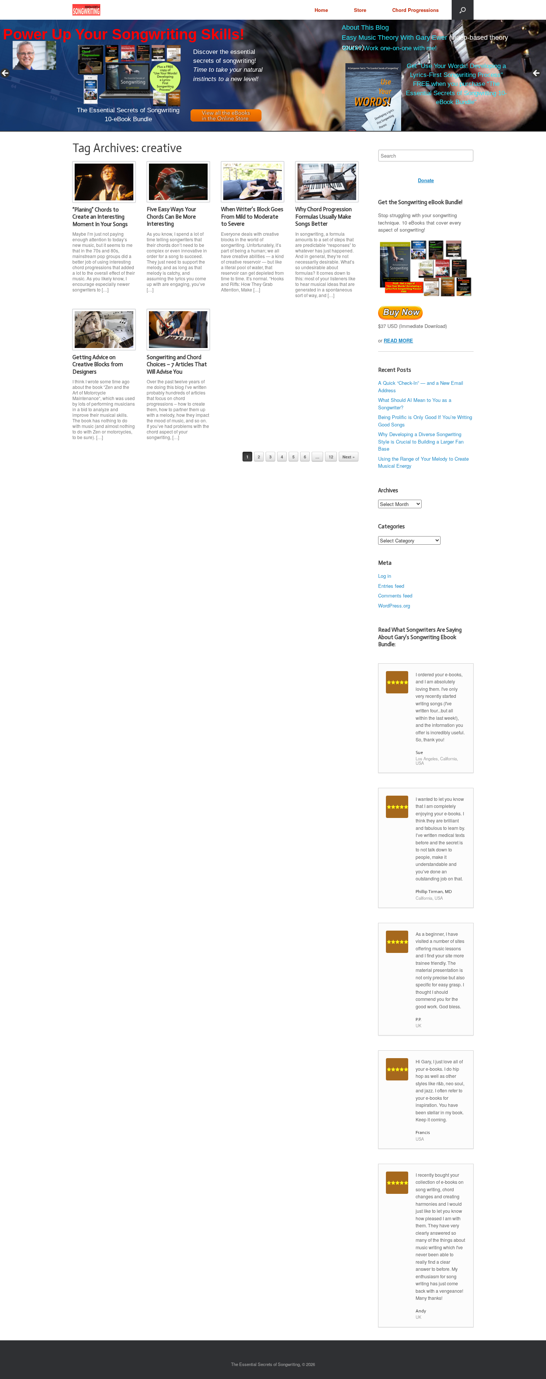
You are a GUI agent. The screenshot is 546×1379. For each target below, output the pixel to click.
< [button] (5, 73)
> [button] (536, 73)
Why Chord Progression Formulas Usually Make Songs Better (323, 216)
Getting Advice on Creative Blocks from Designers (97, 364)
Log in (384, 575)
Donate (426, 180)
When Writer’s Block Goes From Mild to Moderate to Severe (252, 216)
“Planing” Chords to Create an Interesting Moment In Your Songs (100, 217)
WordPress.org (394, 605)
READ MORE (398, 340)
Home (321, 9)
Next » (348, 457)
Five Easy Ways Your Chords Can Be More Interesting (171, 216)
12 (331, 457)
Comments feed (395, 595)
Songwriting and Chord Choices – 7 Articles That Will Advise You (177, 364)
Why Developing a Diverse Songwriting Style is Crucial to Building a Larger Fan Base (421, 441)
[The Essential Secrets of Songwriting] (86, 9)
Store (360, 9)
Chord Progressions (415, 9)
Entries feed (391, 585)
